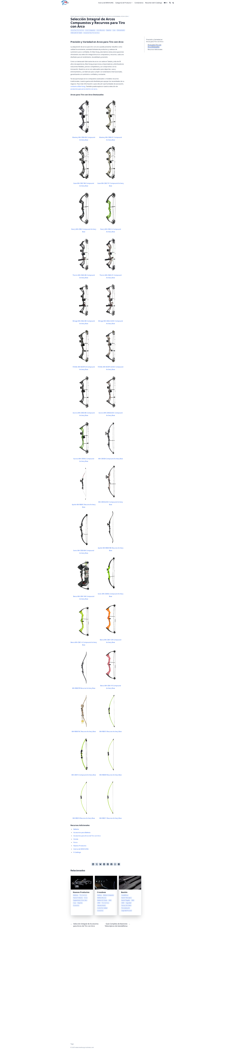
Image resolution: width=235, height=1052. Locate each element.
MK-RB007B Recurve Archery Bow (83, 688)
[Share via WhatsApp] (115, 864)
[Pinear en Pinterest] (107, 864)
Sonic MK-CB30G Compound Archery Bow (110, 595)
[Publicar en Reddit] (104, 864)
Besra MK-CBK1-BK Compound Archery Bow (83, 597)
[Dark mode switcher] (173, 2)
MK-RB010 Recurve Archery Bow (84, 818)
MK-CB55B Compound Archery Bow (110, 459)
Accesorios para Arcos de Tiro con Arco (87, 836)
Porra (75, 842)
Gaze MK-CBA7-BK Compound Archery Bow (83, 184)
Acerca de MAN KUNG (81, 849)
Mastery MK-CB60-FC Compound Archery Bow (110, 138)
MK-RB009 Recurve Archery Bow (110, 775)
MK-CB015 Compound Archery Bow (84, 775)
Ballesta (76, 829)
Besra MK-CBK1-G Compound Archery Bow (84, 643)
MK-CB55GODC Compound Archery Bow (110, 503)
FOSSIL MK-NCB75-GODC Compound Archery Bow (110, 368)
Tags (72, 1044)
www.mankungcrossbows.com (84, 1047)
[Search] (170, 2)
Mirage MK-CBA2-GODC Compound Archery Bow (110, 322)
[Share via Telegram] (118, 864)
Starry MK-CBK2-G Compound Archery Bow (110, 230)
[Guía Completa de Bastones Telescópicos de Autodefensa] (130, 895)
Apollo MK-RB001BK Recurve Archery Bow (110, 549)
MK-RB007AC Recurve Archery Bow (84, 731)
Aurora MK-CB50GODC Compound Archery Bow (111, 414)
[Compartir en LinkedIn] (93, 864)
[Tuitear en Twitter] (96, 864)
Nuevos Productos (79, 846)
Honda (75, 839)
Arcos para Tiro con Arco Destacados (154, 46)
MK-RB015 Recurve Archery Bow (110, 731)
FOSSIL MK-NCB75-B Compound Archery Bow (84, 368)
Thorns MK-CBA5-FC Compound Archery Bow (111, 276)
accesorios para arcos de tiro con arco (83, 89)
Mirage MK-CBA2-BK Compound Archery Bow (84, 322)
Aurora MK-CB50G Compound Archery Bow (83, 460)
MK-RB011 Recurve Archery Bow (110, 818)
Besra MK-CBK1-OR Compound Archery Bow (110, 641)
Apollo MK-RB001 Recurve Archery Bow (83, 506)
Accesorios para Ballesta (81, 832)
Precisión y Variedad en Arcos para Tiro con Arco (154, 41)
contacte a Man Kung (77, 86)
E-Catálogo (77, 852)
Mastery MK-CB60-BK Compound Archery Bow (83, 138)
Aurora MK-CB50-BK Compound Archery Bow (84, 414)
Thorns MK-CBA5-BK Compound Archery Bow (84, 276)
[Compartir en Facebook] (111, 864)
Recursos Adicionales (155, 49)
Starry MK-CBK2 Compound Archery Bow (83, 230)
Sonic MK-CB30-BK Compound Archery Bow (83, 551)
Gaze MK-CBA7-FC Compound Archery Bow (110, 184)
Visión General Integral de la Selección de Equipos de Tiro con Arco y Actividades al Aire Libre (99, 16)
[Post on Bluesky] (100, 864)
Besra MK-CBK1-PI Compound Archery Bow (110, 687)
